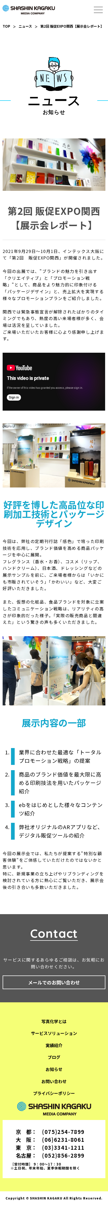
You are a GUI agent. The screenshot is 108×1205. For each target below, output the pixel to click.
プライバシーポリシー (54, 1093)
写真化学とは (54, 1021)
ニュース (25, 26)
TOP (6, 26)
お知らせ (54, 1069)
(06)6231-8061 (63, 1139)
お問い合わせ (54, 1081)
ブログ (54, 1057)
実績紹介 (54, 1045)
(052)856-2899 (63, 1155)
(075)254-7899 (63, 1132)
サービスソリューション (54, 1033)
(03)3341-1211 (63, 1147)
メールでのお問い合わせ (54, 982)
